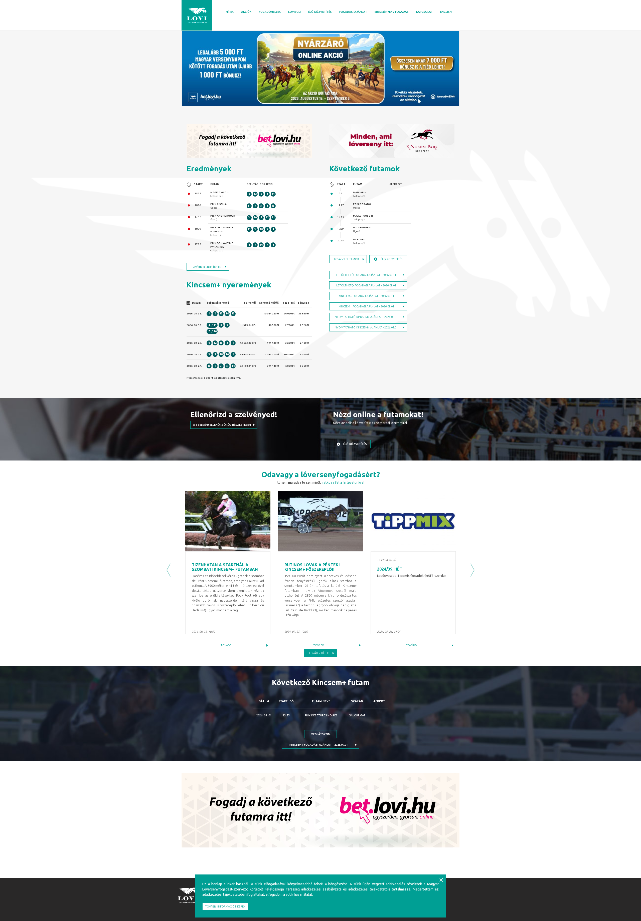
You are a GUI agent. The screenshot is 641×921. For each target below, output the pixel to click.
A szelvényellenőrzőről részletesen (222, 424)
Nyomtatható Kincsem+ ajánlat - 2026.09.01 (366, 327)
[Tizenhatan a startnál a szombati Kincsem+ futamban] (227, 521)
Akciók (246, 11)
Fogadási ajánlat (353, 11)
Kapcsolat (424, 11)
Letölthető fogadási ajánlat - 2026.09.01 (366, 285)
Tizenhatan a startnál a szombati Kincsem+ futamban (225, 567)
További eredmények (206, 266)
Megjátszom (321, 734)
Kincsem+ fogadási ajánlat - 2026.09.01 (366, 306)
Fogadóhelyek (270, 11)
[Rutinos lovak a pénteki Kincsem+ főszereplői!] (320, 521)
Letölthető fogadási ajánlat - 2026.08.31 (366, 274)
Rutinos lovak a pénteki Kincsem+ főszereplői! (312, 567)
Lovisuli (294, 11)
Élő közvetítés (320, 11)
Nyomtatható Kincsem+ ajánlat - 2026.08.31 (366, 316)
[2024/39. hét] (413, 521)
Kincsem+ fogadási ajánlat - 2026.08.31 (366, 295)
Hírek (230, 11)
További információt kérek (225, 906)
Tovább (226, 645)
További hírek (319, 653)
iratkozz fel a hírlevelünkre (343, 483)
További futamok (346, 259)
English (446, 11)
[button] (169, 570)
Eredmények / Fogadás (392, 11)
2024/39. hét (389, 569)
